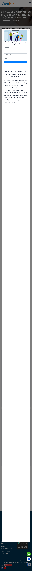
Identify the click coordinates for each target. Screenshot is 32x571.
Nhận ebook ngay (15, 62)
